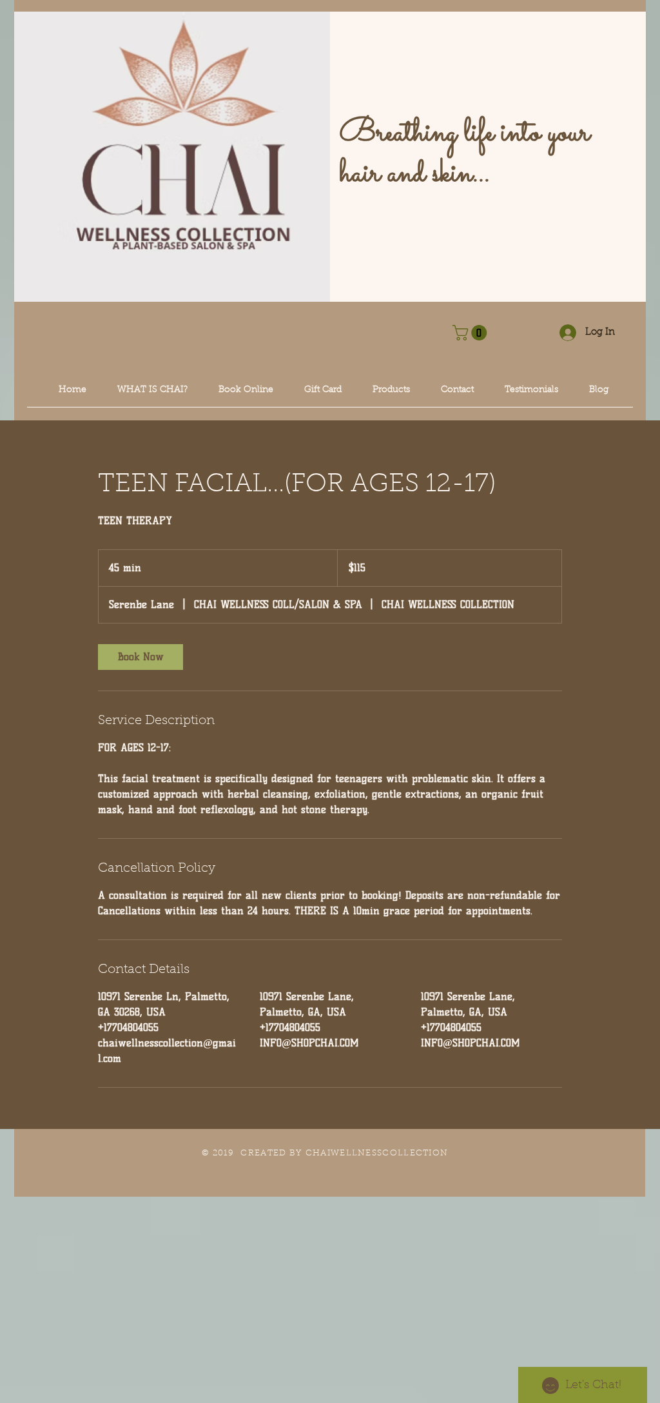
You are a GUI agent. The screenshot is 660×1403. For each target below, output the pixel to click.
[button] (471, 332)
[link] (140, 657)
